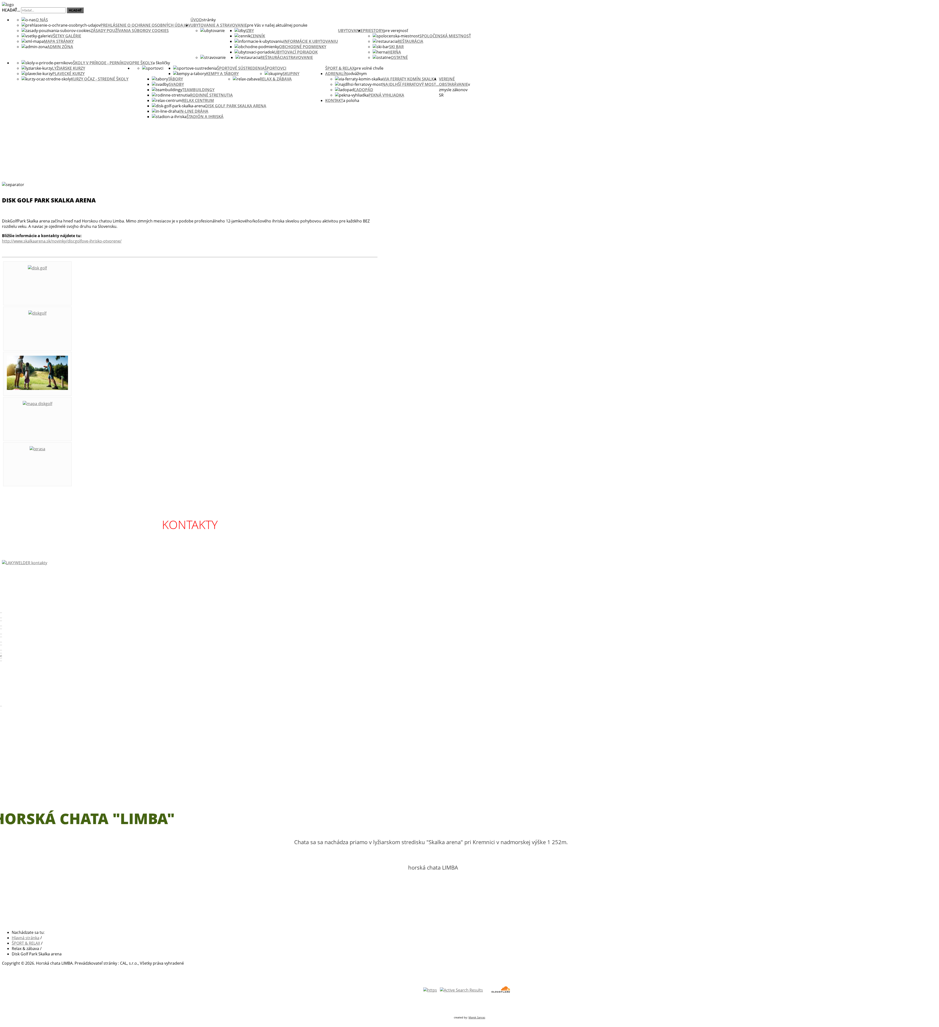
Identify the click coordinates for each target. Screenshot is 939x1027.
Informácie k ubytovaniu (310, 41)
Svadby (176, 84)
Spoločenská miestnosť (445, 36)
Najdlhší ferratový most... (410, 84)
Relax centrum (198, 100)
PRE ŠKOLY (142, 63)
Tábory (175, 79)
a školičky (161, 63)
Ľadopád (363, 89)
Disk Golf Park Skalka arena (235, 106)
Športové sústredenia (241, 68)
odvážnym (357, 73)
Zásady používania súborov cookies (130, 30)
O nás (42, 19)
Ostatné (399, 57)
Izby (250, 30)
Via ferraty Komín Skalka (409, 79)
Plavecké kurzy (68, 73)
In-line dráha (193, 111)
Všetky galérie (66, 36)
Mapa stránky (59, 41)
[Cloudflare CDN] (501, 992)
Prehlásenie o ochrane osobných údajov (145, 25)
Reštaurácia (273, 57)
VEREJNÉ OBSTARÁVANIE (453, 81)
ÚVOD (196, 19)
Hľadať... (11, 10)
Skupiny (291, 73)
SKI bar (396, 46)
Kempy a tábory (222, 73)
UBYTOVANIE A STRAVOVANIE (218, 25)
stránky (209, 19)
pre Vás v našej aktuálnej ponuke (277, 25)
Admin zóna (60, 46)
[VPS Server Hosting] (461, 990)
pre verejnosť (395, 30)
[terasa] (37, 449)
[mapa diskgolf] (37, 403)
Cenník (257, 36)
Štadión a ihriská (205, 116)
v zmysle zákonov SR (454, 90)
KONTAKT (334, 100)
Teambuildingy (198, 89)
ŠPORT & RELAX (340, 68)
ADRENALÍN (336, 73)
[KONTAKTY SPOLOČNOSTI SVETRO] (190, 562)
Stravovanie (299, 57)
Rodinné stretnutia (211, 95)
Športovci (275, 68)
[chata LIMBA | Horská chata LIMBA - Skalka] (8, 4)
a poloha (351, 100)
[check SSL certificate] (430, 990)
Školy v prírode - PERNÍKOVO (102, 63)
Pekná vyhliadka (386, 95)
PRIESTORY (373, 30)
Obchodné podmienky (302, 46)
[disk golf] (37, 268)
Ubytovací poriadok (296, 52)
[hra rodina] (37, 388)
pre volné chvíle (369, 68)
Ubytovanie (350, 30)
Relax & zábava (276, 79)
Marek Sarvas (477, 1017)
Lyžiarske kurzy (68, 68)
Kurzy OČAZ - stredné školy (99, 79)
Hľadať (75, 10)
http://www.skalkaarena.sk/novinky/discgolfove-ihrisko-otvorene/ (62, 241)
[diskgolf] (37, 313)
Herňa (394, 52)
